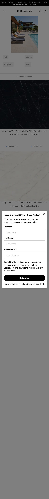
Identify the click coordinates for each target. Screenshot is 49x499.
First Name (9, 227)
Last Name (8, 238)
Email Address (10, 249)
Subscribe (24, 278)
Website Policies (28, 268)
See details (40, 284)
